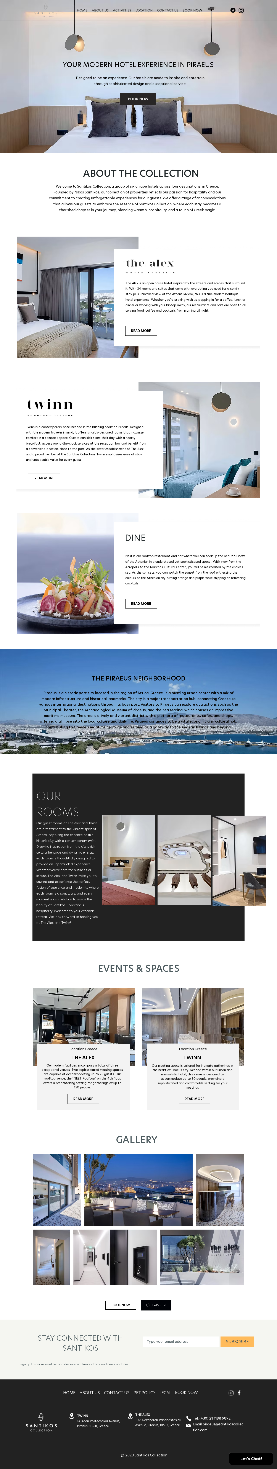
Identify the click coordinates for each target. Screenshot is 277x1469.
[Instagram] (241, 10)
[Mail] (189, 1425)
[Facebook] (233, 10)
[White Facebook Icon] (239, 1393)
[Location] (71, 1416)
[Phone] (189, 1418)
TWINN (192, 1057)
